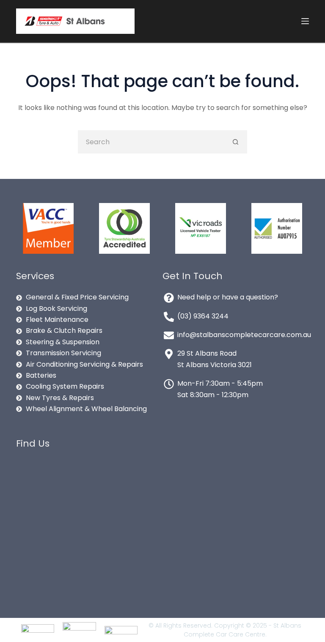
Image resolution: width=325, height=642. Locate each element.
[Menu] (305, 21)
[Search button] (235, 142)
